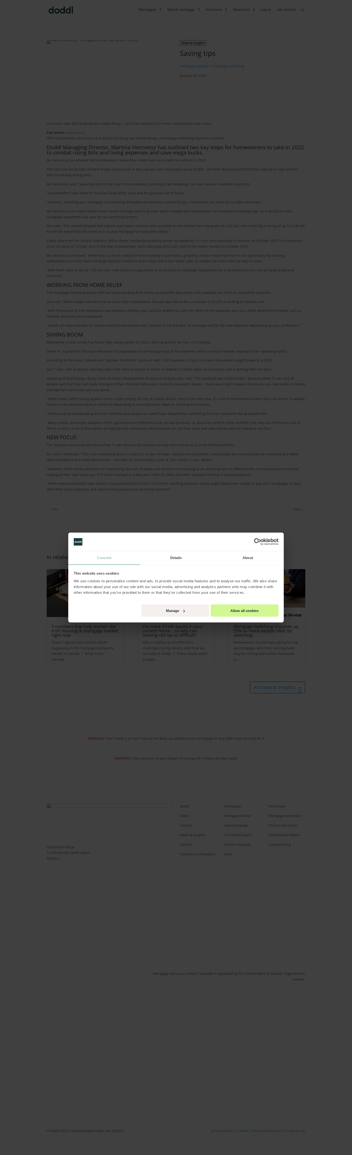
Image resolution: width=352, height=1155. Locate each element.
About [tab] (248, 557)
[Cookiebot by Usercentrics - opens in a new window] (257, 541)
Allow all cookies (244, 611)
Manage (172, 611)
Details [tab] (176, 557)
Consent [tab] (104, 557)
